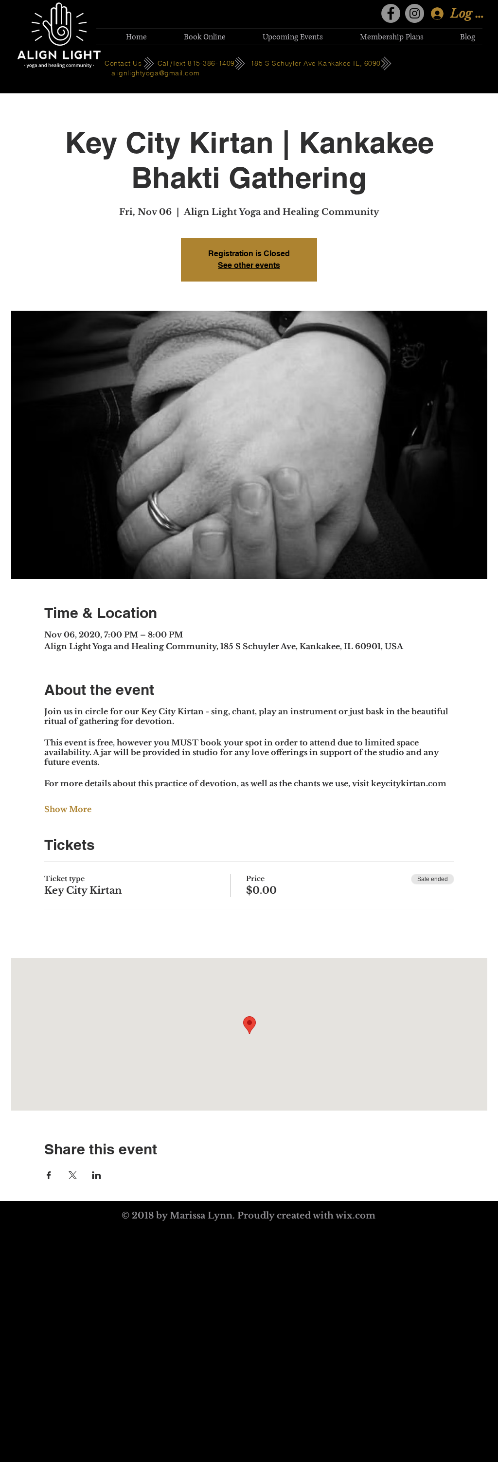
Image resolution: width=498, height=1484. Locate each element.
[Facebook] (390, 13)
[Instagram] (414, 13)
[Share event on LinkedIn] (96, 1175)
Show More (67, 809)
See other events (249, 265)
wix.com (355, 1215)
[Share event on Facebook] (48, 1175)
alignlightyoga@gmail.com (155, 73)
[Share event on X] (72, 1175)
